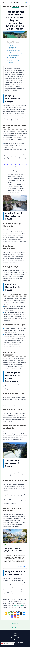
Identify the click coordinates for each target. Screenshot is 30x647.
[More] (18, 616)
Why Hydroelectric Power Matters (15, 61)
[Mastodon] (12, 616)
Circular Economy (6, 6)
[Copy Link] (6, 613)
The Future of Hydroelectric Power (14, 58)
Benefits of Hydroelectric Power (15, 51)
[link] (26, 2)
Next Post (15, 628)
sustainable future (18, 605)
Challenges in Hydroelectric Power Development (15, 54)
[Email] (12, 613)
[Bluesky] (24, 613)
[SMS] (9, 613)
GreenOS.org (15, 2)
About (15, 633)
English (5, 643)
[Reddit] (15, 613)
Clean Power (16, 6)
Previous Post (15, 623)
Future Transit (24, 6)
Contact (15, 639)
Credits (15, 635)
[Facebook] (18, 613)
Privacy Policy (15, 637)
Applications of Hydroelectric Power (14, 48)
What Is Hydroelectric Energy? (14, 44)
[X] (21, 613)
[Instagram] (15, 616)
